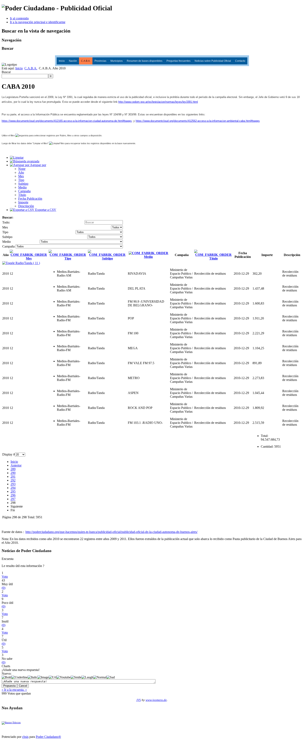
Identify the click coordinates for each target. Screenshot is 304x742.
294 (13, 487)
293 (13, 484)
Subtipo (23, 183)
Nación (73, 60)
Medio (22, 187)
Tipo (21, 180)
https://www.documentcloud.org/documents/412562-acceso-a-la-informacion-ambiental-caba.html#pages (198, 120)
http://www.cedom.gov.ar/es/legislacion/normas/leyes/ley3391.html (158, 101)
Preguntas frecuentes (178, 60)
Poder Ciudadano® (48, 736)
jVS (138, 700)
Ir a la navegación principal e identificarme (37, 22)
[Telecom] (11, 722)
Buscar (6, 72)
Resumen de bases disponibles (144, 60)
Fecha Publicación (30, 198)
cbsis (25, 736)
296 (13, 495)
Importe (23, 202)
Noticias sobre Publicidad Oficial (213, 60)
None (21, 168)
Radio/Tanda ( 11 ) (27, 263)
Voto (5, 576)
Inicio (62, 60)
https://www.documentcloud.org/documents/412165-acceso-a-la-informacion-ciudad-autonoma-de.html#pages (67, 120)
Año (21, 172)
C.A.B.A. (85, 60)
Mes (21, 176)
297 (13, 499)
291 (13, 476)
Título (22, 195)
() (3, 588)
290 (13, 473)
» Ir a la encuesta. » (14, 689)
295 (13, 491)
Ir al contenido (19, 18)
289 (13, 469)
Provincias (100, 60)
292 (13, 480)
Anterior (16, 465)
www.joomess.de (156, 700)
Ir (50, 76)
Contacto (240, 60)
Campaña (24, 191)
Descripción (26, 206)
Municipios (116, 60)
